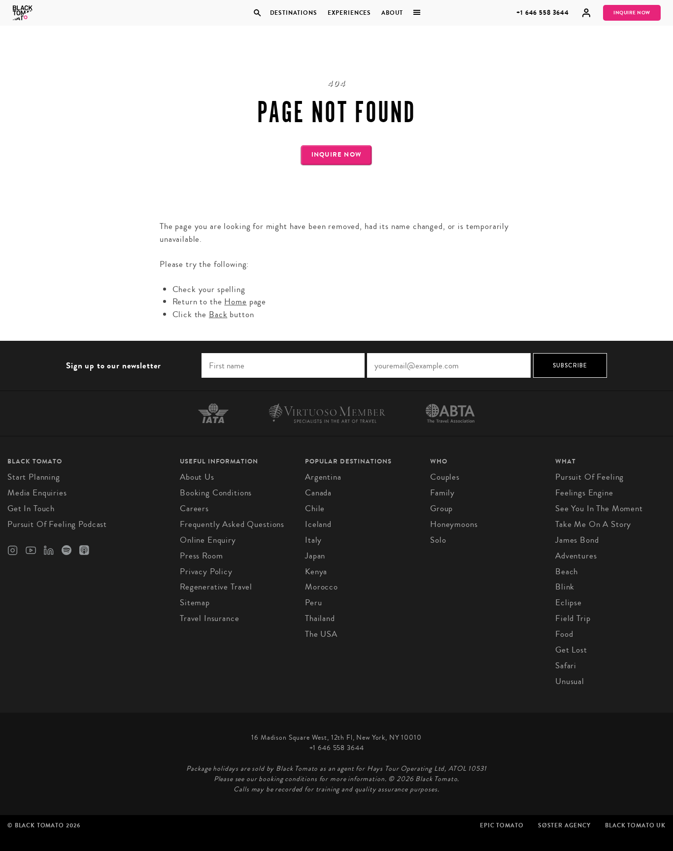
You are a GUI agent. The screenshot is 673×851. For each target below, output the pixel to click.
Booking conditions (216, 493)
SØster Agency (564, 825)
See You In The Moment (599, 508)
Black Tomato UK (635, 825)
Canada (318, 493)
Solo (438, 540)
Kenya (316, 571)
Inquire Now (631, 12)
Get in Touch (31, 508)
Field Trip (573, 618)
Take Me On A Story (593, 524)
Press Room (201, 556)
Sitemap (195, 602)
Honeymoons (454, 524)
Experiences (349, 12)
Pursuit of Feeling (589, 477)
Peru (313, 602)
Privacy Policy (206, 571)
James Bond (577, 540)
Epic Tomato (501, 825)
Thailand (320, 618)
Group (441, 508)
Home (235, 301)
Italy (313, 540)
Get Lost (571, 650)
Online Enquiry (208, 540)
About (392, 12)
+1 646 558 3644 (542, 12)
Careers (194, 508)
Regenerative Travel (216, 587)
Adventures (576, 556)
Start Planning (33, 477)
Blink (564, 587)
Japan (315, 556)
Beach (566, 571)
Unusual (569, 681)
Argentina (323, 477)
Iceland (318, 524)
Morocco (321, 587)
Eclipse (568, 602)
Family (442, 493)
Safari (565, 665)
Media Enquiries (37, 493)
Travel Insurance (209, 618)
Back (218, 314)
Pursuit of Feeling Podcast (57, 524)
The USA (321, 634)
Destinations (293, 12)
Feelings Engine (584, 493)
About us (197, 477)
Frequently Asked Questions (232, 524)
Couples (445, 477)
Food (564, 634)
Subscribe (570, 365)
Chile (315, 508)
